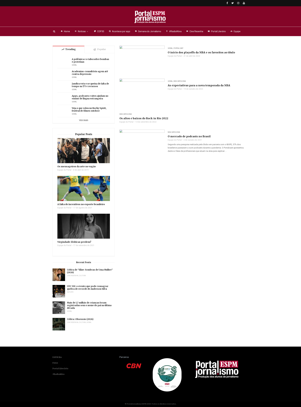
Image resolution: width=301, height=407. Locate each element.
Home (65, 31)
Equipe (235, 31)
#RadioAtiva (174, 31)
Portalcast (178, 48)
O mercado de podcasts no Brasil (189, 136)
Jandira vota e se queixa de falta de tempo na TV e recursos (90, 85)
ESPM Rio (57, 357)
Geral (170, 48)
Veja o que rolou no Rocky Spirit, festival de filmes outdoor (89, 109)
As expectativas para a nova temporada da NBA (199, 85)
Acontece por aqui (119, 31)
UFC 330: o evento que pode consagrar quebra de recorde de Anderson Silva (87, 287)
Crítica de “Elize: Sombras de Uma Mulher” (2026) (90, 271)
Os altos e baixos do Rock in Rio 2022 (143, 118)
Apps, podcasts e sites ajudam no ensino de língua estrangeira (90, 97)
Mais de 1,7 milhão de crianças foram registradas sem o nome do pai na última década (89, 305)
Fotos (55, 363)
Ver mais (83, 120)
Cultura (82, 275)
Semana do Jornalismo (148, 31)
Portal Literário (217, 31)
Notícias (80, 31)
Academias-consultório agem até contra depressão (90, 72)
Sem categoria (180, 81)
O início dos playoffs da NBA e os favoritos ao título (201, 52)
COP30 (99, 31)
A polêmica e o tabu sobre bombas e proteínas (90, 60)
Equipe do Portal (175, 56)
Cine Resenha (194, 31)
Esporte (70, 292)
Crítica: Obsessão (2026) (80, 319)
